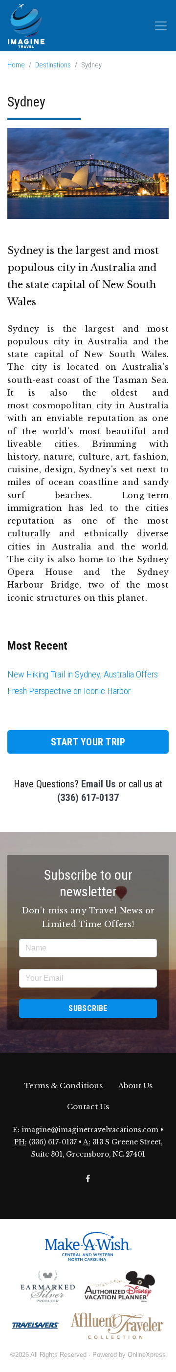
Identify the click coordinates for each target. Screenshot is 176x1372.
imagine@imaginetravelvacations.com (90, 1130)
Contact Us (88, 1106)
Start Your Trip (88, 742)
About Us (135, 1085)
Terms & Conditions (63, 1085)
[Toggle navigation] (161, 26)
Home (16, 65)
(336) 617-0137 (88, 797)
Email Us (98, 784)
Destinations (53, 65)
